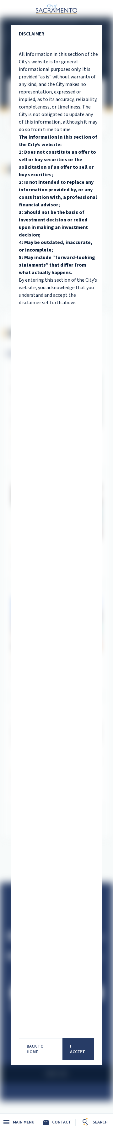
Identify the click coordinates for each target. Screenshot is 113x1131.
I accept (77, 1049)
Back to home (35, 1049)
